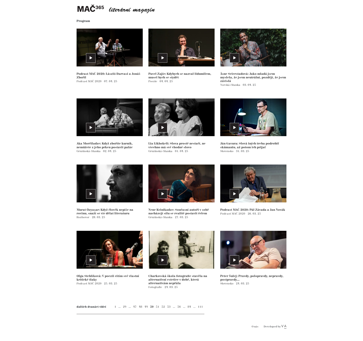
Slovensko (227, 151)
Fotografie (155, 287)
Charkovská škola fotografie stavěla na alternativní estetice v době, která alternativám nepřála (177, 280)
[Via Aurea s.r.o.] (283, 326)
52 (163, 306)
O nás (255, 326)
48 (140, 306)
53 (169, 306)
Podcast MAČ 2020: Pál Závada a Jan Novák (252, 209)
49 (146, 306)
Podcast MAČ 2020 (89, 81)
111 (200, 306)
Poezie (153, 81)
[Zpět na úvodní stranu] (119, 8)
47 (135, 306)
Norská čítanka (230, 84)
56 (179, 306)
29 (124, 306)
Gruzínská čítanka (89, 151)
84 (189, 306)
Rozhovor (83, 217)
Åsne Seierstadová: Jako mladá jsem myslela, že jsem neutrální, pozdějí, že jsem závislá (253, 77)
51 (157, 306)
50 (152, 306)
